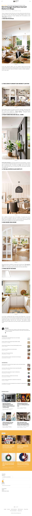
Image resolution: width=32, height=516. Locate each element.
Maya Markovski (20, 426)
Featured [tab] (3, 433)
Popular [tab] (7, 433)
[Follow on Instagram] (16, 507)
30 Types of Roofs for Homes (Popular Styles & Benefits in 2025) (11, 341)
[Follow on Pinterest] (17, 507)
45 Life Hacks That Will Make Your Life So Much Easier (9, 349)
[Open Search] (30, 1)
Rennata (3, 10)
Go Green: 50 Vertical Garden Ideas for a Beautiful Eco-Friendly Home (11, 379)
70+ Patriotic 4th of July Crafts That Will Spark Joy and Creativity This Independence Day (14, 383)
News (6, 5)
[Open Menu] (2, 1)
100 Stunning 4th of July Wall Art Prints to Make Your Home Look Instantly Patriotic (13, 364)
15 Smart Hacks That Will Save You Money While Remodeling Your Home (12, 345)
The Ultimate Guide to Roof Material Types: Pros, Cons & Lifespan (11, 337)
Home (3, 5)
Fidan (18, 407)
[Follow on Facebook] (14, 507)
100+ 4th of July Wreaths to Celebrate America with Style (10, 375)
